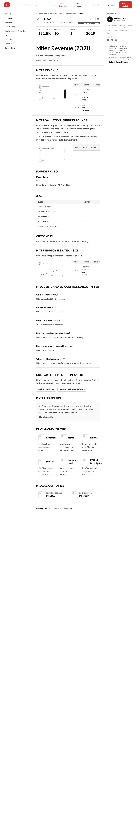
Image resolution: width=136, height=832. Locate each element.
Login (113, 5)
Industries (9, 39)
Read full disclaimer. (68, 412)
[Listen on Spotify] (112, 40)
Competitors (10, 48)
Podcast (95, 5)
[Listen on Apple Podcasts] (116, 40)
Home (52, 5)
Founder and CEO (12, 27)
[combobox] (33, 4)
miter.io (91, 19)
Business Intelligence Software (72, 389)
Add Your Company (78, 4)
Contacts (8, 44)
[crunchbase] (98, 19)
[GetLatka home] (7, 4)
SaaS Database (63, 4)
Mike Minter (42, 176)
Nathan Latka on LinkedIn (118, 62)
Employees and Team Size (15, 31)
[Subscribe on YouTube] (108, 40)
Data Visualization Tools (68, 13)
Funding (39, 508)
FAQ (6, 35)
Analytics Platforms (46, 389)
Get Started (125, 4)
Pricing (106, 5)
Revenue (8, 22)
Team (47, 508)
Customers (56, 508)
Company (9, 18)
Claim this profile (46, 417)
